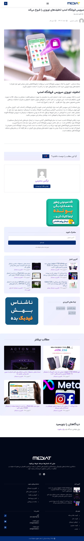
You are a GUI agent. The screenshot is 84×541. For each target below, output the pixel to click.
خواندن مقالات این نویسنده (42, 186)
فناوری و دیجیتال (55, 270)
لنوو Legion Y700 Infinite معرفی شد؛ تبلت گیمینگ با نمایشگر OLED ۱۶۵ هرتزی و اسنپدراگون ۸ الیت (55, 265)
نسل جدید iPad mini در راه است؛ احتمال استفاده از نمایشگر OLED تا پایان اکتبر (18, 274)
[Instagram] (40, 474)
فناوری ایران (78, 14)
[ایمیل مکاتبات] (5, 521)
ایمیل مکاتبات (36, 521)
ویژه (74, 14)
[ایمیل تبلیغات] (5, 527)
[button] (47, 3)
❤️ (45, 156)
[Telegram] (44, 474)
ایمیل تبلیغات (36, 527)
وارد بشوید (61, 429)
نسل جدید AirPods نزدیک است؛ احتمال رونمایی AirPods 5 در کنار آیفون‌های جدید (18, 284)
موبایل (48, 288)
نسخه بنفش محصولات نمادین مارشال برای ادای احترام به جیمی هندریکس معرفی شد (19, 265)
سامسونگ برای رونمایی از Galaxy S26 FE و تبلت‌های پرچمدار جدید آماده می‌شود (56, 284)
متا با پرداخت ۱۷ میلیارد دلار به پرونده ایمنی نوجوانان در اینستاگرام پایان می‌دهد (55, 274)
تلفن (38, 515)
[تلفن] (5, 515)
